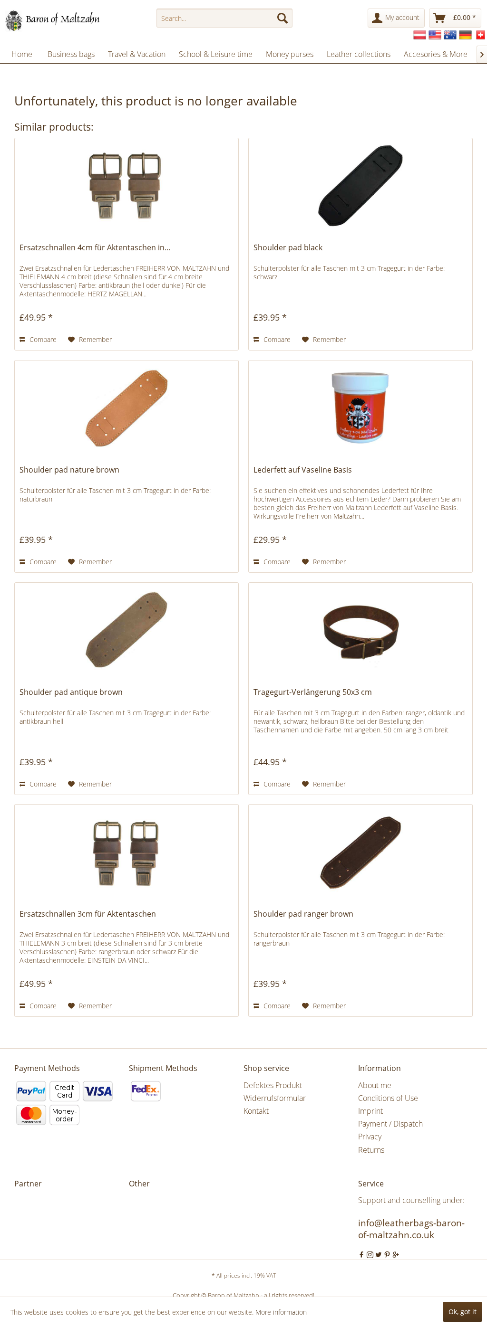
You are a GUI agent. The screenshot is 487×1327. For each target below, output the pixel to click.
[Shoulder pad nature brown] (126, 408)
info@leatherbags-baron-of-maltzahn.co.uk (411, 1229)
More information (281, 1312)
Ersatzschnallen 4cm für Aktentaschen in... (94, 248)
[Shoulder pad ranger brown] (360, 852)
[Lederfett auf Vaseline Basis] (360, 408)
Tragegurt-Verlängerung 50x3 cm (312, 692)
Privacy (369, 1136)
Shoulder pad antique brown (71, 692)
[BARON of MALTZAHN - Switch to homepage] (61, 20)
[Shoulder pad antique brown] (126, 630)
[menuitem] (224, 18)
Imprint (370, 1111)
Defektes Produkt (273, 1085)
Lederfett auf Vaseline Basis (302, 470)
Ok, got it (462, 1311)
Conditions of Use (388, 1098)
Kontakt (256, 1111)
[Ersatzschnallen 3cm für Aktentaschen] (126, 852)
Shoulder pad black (287, 248)
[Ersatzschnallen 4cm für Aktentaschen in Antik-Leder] (126, 185)
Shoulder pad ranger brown (303, 914)
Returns (371, 1150)
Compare (42, 339)
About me (374, 1085)
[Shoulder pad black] (360, 185)
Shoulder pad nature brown (69, 470)
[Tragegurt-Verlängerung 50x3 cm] (360, 630)
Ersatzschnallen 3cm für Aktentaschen (87, 914)
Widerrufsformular (275, 1098)
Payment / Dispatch (390, 1123)
